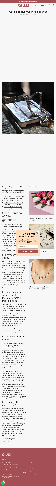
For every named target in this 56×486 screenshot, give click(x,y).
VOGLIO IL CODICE (28, 251)
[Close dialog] (38, 232)
